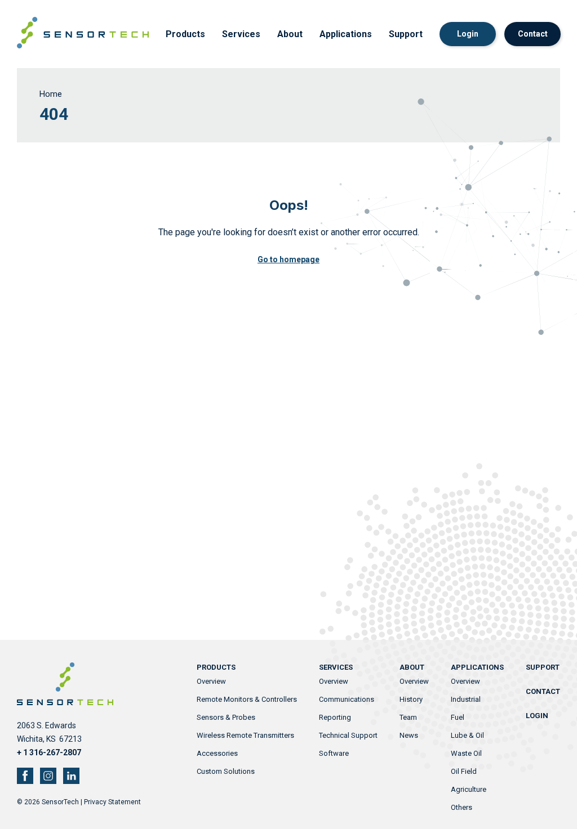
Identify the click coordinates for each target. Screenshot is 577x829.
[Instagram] (48, 776)
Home (50, 94)
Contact (533, 33)
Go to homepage (288, 259)
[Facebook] (25, 776)
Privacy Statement (112, 802)
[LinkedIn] (71, 776)
